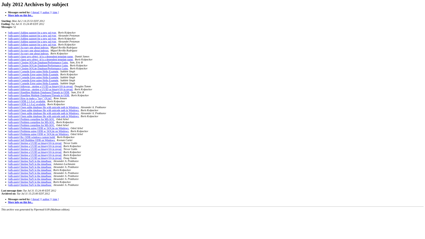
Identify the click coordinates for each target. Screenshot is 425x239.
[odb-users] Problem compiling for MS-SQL (31, 119)
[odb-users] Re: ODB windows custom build (32, 137)
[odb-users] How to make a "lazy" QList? (30, 98)
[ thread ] (36, 12)
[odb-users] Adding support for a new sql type (32, 32)
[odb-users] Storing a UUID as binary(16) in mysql (35, 143)
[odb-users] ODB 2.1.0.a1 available (27, 101)
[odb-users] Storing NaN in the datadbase (30, 161)
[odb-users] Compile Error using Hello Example (33, 71)
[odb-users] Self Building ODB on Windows (31, 140)
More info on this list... (20, 15)
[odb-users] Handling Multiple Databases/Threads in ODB (39, 92)
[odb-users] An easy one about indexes (28, 47)
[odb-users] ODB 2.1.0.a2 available (27, 104)
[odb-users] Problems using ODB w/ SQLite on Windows (38, 128)
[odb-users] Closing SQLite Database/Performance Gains (38, 62)
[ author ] (46, 12)
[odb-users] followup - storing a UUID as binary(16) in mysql (40, 86)
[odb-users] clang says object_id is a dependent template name (41, 56)
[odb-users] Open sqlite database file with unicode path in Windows (43, 107)
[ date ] (55, 12)
